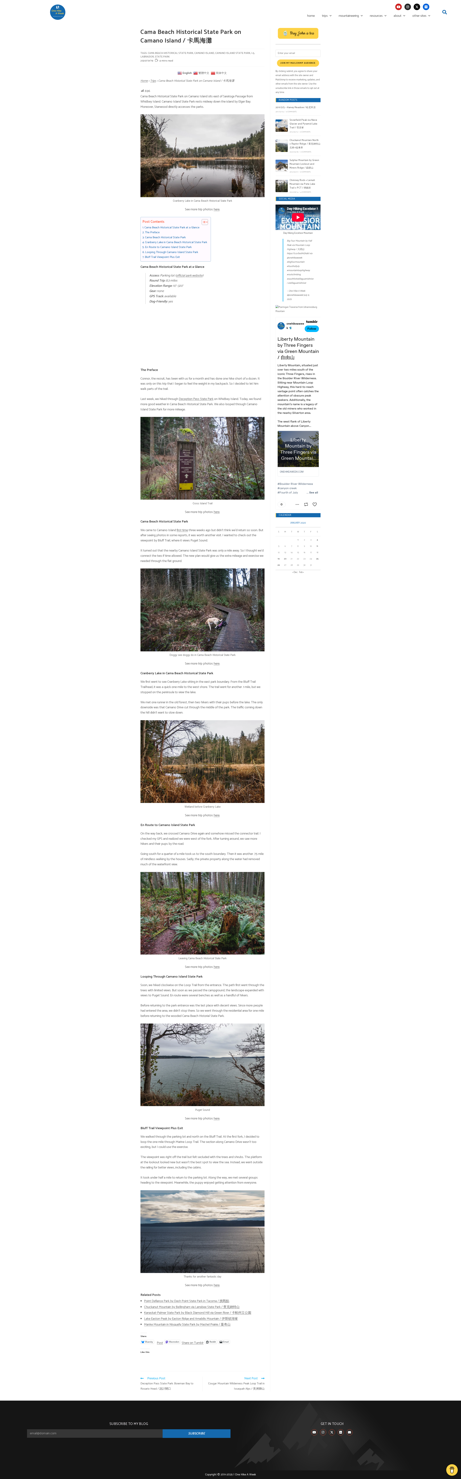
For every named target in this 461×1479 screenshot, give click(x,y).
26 (279, 565)
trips (325, 16)
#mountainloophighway (298, 270)
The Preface (152, 232)
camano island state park (232, 53)
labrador (147, 57)
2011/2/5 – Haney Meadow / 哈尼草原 (296, 107)
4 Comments (305, 192)
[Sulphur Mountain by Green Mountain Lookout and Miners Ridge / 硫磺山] (282, 166)
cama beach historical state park (170, 53)
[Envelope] (349, 1432)
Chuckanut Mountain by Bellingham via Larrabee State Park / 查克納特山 (192, 1307)
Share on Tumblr (192, 1341)
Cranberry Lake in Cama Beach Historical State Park (176, 242)
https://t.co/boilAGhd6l (298, 253)
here (217, 209)
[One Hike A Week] (298, 309)
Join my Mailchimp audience (298, 63)
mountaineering (349, 16)
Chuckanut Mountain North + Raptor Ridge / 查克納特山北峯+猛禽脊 (305, 144)
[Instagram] (407, 7)
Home (144, 80)
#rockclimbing (294, 274)
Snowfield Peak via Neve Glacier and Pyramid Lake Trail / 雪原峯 (303, 124)
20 (285, 559)
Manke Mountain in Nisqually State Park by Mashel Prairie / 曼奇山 (187, 1324)
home (311, 16)
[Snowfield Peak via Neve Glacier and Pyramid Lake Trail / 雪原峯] (282, 125)
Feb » (301, 572)
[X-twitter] (417, 7)
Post (160, 1341)
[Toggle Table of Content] (203, 222)
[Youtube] (398, 7)
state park (162, 57)
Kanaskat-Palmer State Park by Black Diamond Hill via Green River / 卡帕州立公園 (197, 1313)
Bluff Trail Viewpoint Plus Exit (162, 257)
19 (279, 559)
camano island (204, 53)
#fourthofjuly (293, 266)
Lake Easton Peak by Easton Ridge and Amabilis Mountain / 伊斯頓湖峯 (191, 1318)
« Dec (294, 572)
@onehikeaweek (294, 258)
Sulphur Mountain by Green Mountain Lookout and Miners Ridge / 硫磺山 (304, 164)
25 (317, 559)
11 (317, 546)
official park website (189, 275)
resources (376, 16)
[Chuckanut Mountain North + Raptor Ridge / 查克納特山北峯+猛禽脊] (282, 146)
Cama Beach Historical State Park (165, 237)
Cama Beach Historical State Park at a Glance (171, 227)
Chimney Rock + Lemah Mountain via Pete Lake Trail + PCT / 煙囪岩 (302, 184)
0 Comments (291, 111)
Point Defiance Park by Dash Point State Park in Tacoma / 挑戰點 (186, 1301)
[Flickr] (426, 7)
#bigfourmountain (296, 262)
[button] (444, 12)
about (397, 16)
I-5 (252, 53)
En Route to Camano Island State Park (168, 247)
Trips (153, 80)
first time (182, 530)
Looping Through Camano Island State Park (171, 252)
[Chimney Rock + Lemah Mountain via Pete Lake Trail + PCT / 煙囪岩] (282, 186)
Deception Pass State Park (196, 399)
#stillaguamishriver (297, 283)
